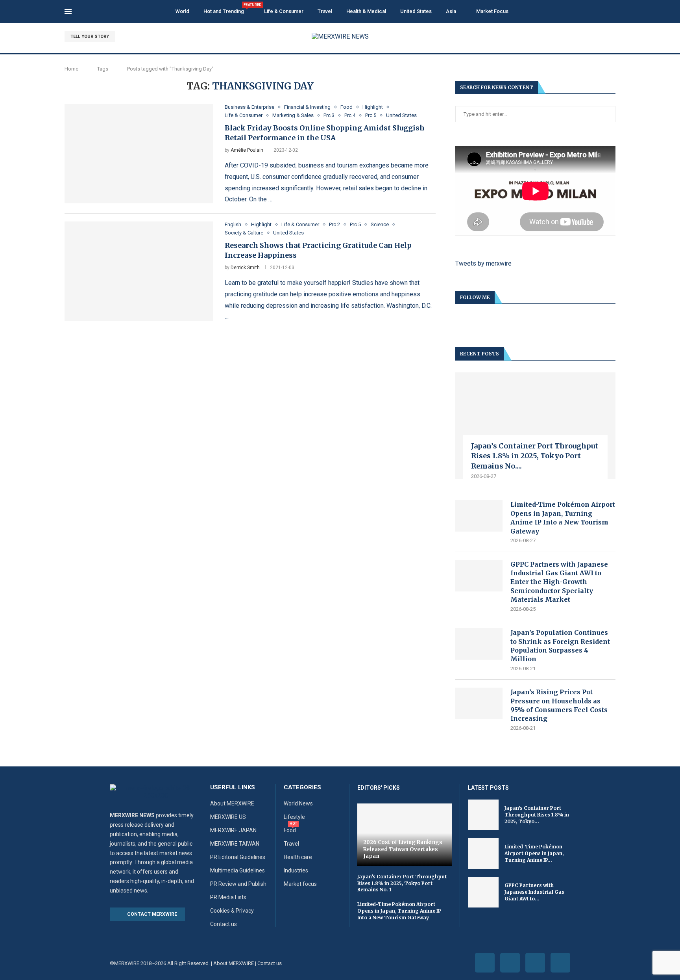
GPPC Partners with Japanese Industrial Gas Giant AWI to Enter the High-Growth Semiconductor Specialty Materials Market (559, 582)
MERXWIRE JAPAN (233, 830)
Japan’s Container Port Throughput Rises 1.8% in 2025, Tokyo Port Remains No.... (534, 455)
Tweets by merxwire (483, 263)
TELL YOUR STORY (89, 36)
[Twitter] (594, 36)
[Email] (612, 36)
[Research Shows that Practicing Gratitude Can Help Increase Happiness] (139, 271)
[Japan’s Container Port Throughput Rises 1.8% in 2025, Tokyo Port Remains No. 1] (535, 425)
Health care (298, 857)
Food (290, 830)
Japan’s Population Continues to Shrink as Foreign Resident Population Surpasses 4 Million (560, 646)
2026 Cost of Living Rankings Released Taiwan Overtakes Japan (402, 849)
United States (416, 11)
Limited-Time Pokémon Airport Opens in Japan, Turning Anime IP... (534, 853)
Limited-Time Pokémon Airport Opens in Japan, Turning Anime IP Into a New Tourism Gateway (562, 517)
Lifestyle (294, 817)
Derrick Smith (245, 267)
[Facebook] (585, 36)
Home (71, 69)
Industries (296, 870)
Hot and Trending (226, 8)
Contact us (223, 924)
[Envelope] (560, 963)
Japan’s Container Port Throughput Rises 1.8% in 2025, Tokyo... (536, 814)
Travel (325, 11)
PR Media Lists (228, 897)
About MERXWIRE (232, 803)
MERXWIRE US (228, 817)
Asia (451, 11)
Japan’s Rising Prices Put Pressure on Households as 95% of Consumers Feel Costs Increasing (559, 705)
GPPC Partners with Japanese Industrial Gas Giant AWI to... (534, 892)
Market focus (300, 884)
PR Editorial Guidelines (237, 857)
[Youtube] (603, 36)
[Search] (611, 12)
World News (298, 803)
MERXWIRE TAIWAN (234, 843)
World (182, 11)
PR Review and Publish (238, 884)
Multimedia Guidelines (237, 870)
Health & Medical (366, 11)
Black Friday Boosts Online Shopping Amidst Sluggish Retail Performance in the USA (325, 132)
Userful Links (232, 787)
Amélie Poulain (247, 150)
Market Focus (492, 11)
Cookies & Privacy (232, 910)
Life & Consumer (283, 11)
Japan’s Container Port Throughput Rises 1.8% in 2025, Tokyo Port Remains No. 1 (402, 883)
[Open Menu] (68, 11)
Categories (302, 787)
